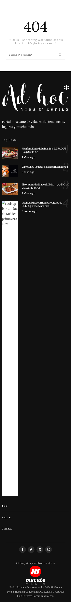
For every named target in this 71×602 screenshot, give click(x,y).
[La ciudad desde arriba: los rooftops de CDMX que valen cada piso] (10, 348)
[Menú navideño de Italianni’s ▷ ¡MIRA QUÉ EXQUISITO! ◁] (10, 152)
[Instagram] (48, 549)
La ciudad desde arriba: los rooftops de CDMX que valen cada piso (42, 204)
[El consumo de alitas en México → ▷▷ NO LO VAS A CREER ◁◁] (10, 189)
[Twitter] (31, 549)
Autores (6, 517)
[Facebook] (22, 549)
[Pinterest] (39, 549)
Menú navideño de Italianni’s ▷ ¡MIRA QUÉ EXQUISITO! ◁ (44, 150)
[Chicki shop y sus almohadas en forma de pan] (10, 171)
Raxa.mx (34, 591)
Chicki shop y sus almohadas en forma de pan (45, 166)
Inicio (5, 506)
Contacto (7, 528)
